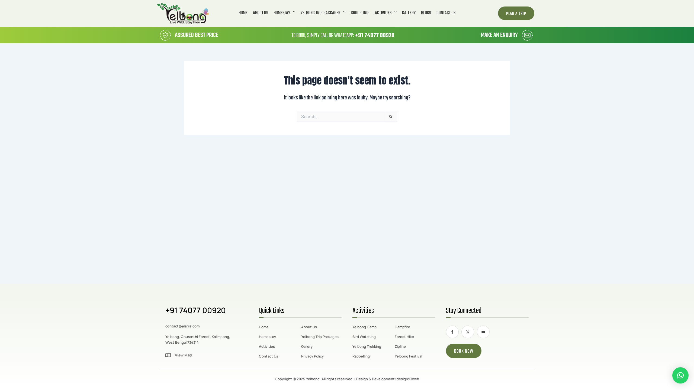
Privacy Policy (312, 356)
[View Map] (168, 355)
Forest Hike (404, 336)
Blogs (426, 13)
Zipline (400, 346)
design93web (408, 378)
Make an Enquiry (499, 35)
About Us (260, 13)
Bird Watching (364, 336)
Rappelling (361, 356)
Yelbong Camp (364, 326)
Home (243, 13)
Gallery (409, 13)
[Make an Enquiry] (527, 35)
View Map (183, 355)
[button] (284, 13)
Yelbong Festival (408, 356)
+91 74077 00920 (374, 35)
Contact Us (445, 13)
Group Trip (360, 13)
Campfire (402, 326)
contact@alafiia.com (182, 326)
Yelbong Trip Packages (320, 13)
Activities (383, 13)
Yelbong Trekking (366, 346)
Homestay (282, 13)
